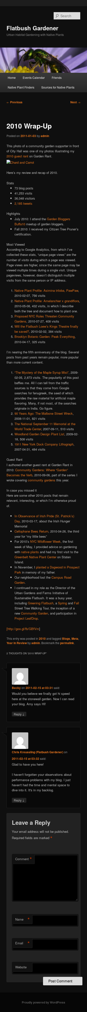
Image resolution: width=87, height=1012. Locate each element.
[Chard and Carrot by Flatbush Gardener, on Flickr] (20, 162)
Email (22, 943)
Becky (16, 688)
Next (75, 102)
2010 (42, 638)
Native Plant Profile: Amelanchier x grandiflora (46, 301)
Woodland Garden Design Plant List (39, 434)
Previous (14, 102)
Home (12, 77)
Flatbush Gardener (32, 28)
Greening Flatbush (40, 603)
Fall (76, 603)
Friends (57, 77)
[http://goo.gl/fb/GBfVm (23, 628)
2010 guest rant (17, 156)
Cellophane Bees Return (31, 531)
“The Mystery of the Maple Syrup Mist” (41, 372)
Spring (62, 603)
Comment (23, 859)
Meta (75, 638)
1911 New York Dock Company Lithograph (43, 444)
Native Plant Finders (21, 87)
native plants (30, 552)
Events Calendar (34, 77)
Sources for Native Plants (57, 87)
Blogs (66, 638)
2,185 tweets (23, 203)
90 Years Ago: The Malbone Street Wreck (43, 413)
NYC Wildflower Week (45, 541)
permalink (67, 643)
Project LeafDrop (26, 618)
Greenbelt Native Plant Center (35, 557)
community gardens (41, 480)
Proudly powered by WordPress (43, 1002)
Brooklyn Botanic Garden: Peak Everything (44, 336)
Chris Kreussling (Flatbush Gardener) (37, 752)
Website (21, 967)
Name (22, 919)
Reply (19, 714)
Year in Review (17, 643)
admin (45, 136)
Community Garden (34, 613)
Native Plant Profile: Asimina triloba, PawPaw (46, 290)
